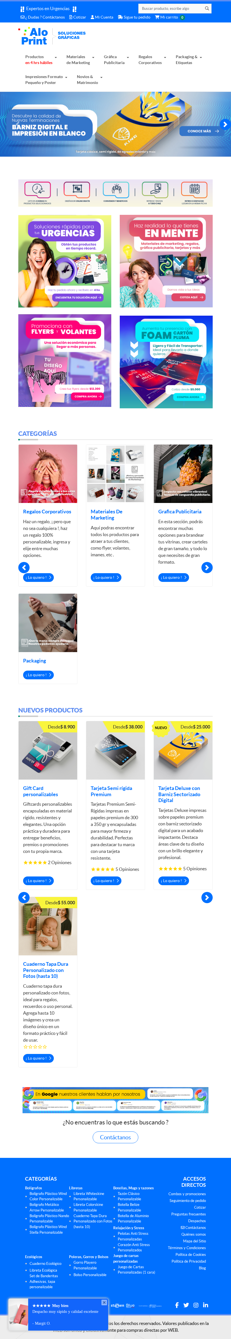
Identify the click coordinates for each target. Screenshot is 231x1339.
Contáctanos (115, 1136)
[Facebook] (177, 1304)
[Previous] (17, 124)
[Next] (225, 124)
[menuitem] (41, 60)
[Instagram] (196, 1304)
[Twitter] (186, 1304)
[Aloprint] (53, 37)
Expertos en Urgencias (48, 8)
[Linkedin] (205, 1304)
